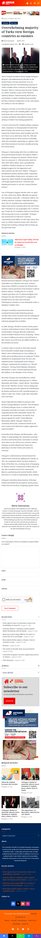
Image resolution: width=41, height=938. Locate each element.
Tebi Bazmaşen (8, 660)
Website (4, 589)
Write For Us (32, 920)
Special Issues (22, 920)
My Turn (17, 18)
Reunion (6, 645)
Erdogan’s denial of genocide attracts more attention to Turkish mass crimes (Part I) (10, 813)
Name (4, 571)
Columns (11, 18)
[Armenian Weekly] (8, 3)
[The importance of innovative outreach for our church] (30, 802)
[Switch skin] (31, 4)
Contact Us (25, 924)
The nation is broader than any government (18, 649)
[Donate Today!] (20, 267)
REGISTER (9, 701)
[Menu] (38, 4)
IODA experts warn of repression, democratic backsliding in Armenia (19, 624)
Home (5, 18)
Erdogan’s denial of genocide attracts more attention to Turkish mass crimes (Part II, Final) (30, 786)
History (7, 920)
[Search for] (35, 4)
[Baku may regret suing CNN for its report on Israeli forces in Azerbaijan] (7, 242)
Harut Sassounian (8, 41)
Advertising (16, 924)
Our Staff (14, 920)
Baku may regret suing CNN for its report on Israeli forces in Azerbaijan (27, 242)
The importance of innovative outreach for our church (30, 812)
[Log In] (27, 4)
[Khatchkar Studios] (20, 13)
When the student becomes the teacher (10, 783)
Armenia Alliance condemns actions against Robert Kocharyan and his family (19, 630)
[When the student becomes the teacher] (11, 774)
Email (3, 580)
